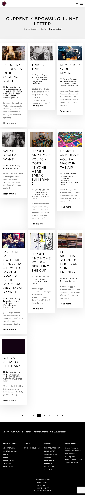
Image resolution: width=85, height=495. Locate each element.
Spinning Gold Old (32, 448)
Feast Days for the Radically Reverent (50, 432)
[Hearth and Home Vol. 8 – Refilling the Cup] (41, 240)
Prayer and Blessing (37, 83)
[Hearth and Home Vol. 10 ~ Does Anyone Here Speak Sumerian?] (41, 139)
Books (28, 432)
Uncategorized (10, 98)
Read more (8, 123)
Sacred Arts (72, 85)
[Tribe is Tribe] (41, 52)
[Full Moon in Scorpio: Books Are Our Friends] (70, 239)
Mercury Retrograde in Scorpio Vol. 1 (12, 73)
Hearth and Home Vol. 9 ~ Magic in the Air (69, 159)
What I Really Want (9, 155)
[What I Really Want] (13, 139)
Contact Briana (9, 451)
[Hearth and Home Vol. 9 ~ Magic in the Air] (70, 139)
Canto (6, 454)
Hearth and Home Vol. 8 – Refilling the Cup (41, 262)
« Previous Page (22, 415)
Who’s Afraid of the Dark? (12, 362)
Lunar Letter (9, 96)
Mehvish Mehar (42, 488)
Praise (6, 457)
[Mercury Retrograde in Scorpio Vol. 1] (13, 52)
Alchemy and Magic (69, 83)
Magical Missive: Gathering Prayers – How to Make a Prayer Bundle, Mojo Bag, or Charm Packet (12, 272)
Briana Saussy (13, 87)
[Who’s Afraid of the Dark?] (13, 345)
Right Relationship (52, 448)
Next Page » (62, 415)
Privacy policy (9, 460)
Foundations (41, 78)
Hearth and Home (40, 195)
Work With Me (17, 432)
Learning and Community (12, 93)
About (6, 432)
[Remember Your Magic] (70, 52)
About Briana (9, 448)
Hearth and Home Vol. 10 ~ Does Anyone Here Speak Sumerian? (41, 167)
